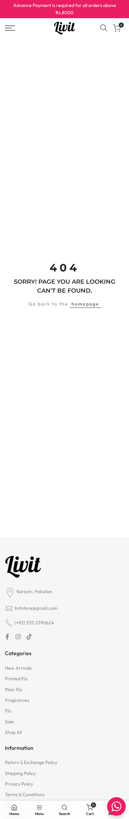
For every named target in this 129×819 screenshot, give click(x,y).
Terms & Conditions (25, 794)
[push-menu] (10, 28)
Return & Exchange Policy (31, 762)
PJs (8, 711)
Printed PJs (16, 679)
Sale (9, 722)
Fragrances (17, 700)
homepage (85, 304)
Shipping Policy (20, 773)
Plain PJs (13, 690)
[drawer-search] (104, 28)
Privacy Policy (19, 784)
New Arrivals (18, 668)
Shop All (13, 732)
